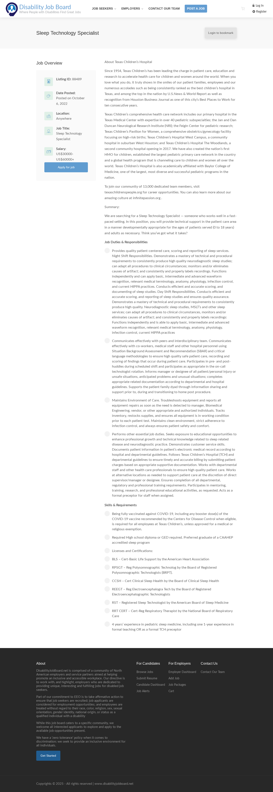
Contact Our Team (164, 8)
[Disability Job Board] (11, 14)
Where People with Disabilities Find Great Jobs (50, 12)
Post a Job (196, 8)
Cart (171, 691)
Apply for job (66, 167)
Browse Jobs (144, 672)
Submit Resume (146, 678)
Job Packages (177, 684)
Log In (259, 5)
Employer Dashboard (182, 672)
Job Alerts (143, 691)
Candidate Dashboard (150, 684)
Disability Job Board (45, 7)
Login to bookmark (220, 32)
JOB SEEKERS (102, 8)
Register (261, 11)
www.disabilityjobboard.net (113, 783)
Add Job (173, 678)
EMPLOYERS (130, 8)
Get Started (48, 755)
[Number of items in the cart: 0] (243, 8)
